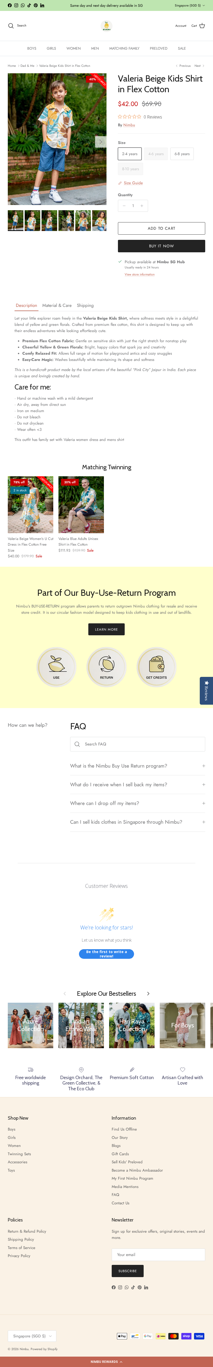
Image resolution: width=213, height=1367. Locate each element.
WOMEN (73, 48)
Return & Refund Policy (27, 1231)
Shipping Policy (21, 1239)
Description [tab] (26, 305)
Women (14, 1145)
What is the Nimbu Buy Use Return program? (118, 765)
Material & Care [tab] (57, 305)
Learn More (106, 629)
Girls (12, 1137)
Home (12, 65)
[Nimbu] (106, 26)
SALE (182, 48)
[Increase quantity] (143, 206)
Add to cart (161, 228)
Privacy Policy (19, 1256)
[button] (106, 1362)
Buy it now (161, 246)
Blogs (116, 1145)
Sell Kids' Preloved (127, 1162)
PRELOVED (159, 48)
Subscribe (127, 1271)
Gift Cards (120, 1154)
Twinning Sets (19, 1154)
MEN (95, 48)
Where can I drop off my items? (104, 803)
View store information (140, 274)
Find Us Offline (124, 1129)
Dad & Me (27, 65)
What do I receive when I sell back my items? (118, 784)
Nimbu (129, 125)
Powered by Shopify (44, 1349)
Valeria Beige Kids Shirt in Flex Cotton (64, 65)
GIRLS (51, 48)
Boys (11, 1129)
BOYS (31, 48)
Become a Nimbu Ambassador (137, 1170)
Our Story (120, 1137)
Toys (11, 1170)
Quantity (125, 195)
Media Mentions (125, 1187)
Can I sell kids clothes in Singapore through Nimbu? (126, 822)
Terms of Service (21, 1248)
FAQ (115, 1195)
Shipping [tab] (85, 305)
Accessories (17, 1162)
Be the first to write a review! (106, 954)
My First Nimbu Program (132, 1178)
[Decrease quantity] (122, 206)
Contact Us (120, 1203)
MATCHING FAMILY (124, 48)
